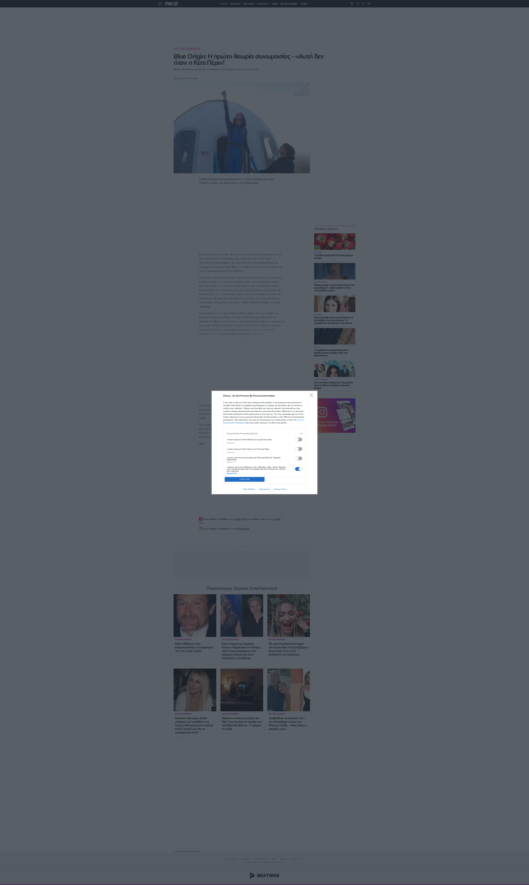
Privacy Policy (280, 489)
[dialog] (264, 442)
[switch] (298, 439)
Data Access (264, 489)
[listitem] (264, 433)
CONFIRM (245, 479)
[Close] (312, 396)
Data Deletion (249, 489)
